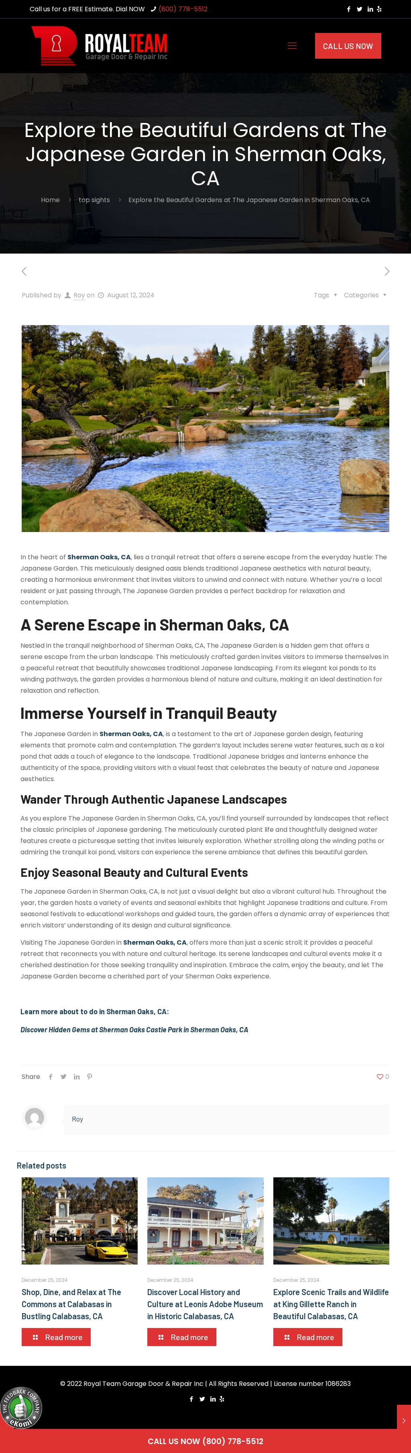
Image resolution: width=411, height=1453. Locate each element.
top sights (94, 200)
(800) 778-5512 (183, 9)
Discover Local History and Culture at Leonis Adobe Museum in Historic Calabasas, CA (205, 1304)
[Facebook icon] (348, 9)
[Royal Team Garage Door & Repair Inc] (102, 45)
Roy (79, 295)
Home (50, 200)
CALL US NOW (348, 46)
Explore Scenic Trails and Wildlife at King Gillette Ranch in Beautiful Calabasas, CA (331, 1304)
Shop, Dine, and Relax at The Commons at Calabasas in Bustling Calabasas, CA (71, 1304)
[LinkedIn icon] (370, 9)
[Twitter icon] (359, 9)
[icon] (379, 9)
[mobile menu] (292, 46)
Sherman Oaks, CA (99, 557)
